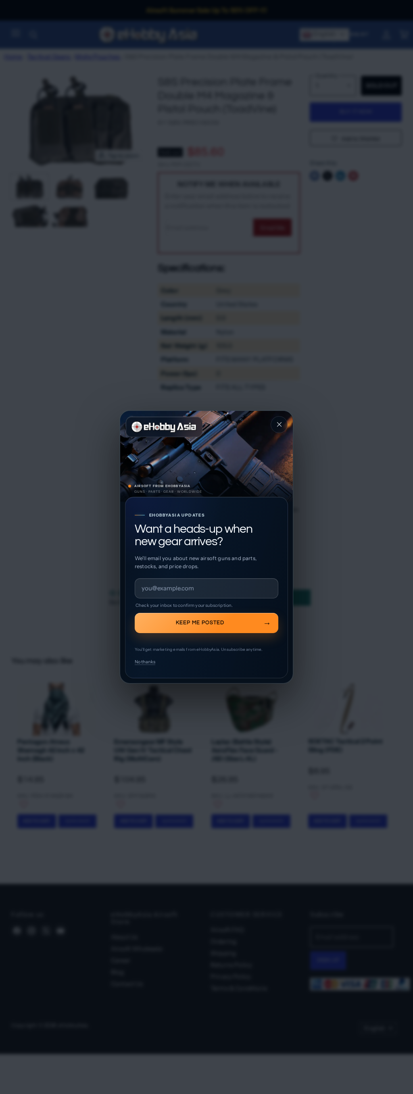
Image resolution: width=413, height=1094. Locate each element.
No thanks (145, 662)
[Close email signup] (279, 424)
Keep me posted (200, 622)
